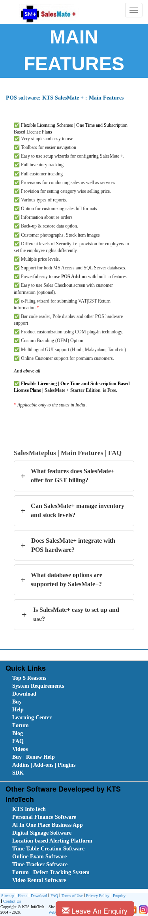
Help (18, 710)
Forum (20, 725)
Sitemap (7, 895)
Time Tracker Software (39, 864)
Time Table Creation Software (48, 849)
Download (24, 694)
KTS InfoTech (29, 809)
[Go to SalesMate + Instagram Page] (142, 909)
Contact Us (12, 901)
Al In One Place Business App (47, 825)
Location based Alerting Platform (52, 841)
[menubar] (76, 725)
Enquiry (119, 895)
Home (22, 895)
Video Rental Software (39, 880)
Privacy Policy (97, 895)
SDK (18, 773)
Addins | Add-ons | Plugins (43, 765)
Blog (17, 733)
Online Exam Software (39, 857)
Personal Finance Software (44, 817)
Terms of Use (72, 895)
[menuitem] (57, 678)
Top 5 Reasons (29, 678)
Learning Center (32, 717)
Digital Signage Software (41, 833)
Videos (20, 749)
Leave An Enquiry (98, 910)
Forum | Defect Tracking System (51, 872)
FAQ (18, 741)
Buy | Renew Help (33, 757)
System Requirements (38, 686)
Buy (17, 702)
